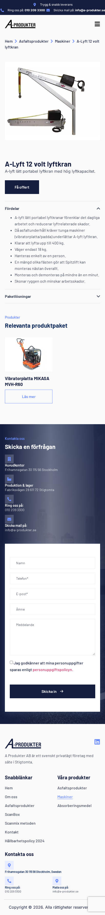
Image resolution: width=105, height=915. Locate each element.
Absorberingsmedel (74, 805)
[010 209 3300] (9, 499)
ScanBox (12, 814)
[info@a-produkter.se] (9, 519)
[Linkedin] (97, 742)
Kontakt (12, 832)
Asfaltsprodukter (34, 41)
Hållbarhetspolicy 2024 (24, 840)
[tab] (52, 208)
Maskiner (62, 41)
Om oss (11, 796)
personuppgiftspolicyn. (53, 669)
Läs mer (29, 396)
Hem (9, 41)
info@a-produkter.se (20, 530)
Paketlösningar (18, 296)
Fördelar (12, 208)
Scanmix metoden (20, 823)
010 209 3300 (14, 510)
